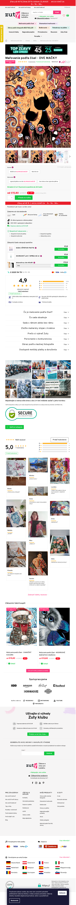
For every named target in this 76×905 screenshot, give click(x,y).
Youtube (59, 700)
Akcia (40, 816)
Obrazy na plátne (43, 808)
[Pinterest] (43, 783)
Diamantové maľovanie (45, 801)
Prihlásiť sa (48, 753)
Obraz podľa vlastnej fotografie (44, 797)
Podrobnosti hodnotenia (42, 62)
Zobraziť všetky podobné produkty (37, 670)
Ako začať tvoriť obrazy (24, 7)
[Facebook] (32, 783)
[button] (59, 439)
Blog (6, 820)
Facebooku (29, 700)
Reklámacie (25, 808)
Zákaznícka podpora (38, 776)
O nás (58, 796)
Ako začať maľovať (9, 7)
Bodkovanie (42, 804)
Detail (12, 663)
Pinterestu (39, 704)
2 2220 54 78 (15, 272)
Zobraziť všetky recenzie (36, 595)
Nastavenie (14, 900)
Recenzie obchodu (61, 799)
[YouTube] (39, 783)
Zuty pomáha (60, 806)
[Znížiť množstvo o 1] (13, 199)
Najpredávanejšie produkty (43, 812)
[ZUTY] (37, 765)
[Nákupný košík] (68, 15)
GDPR (23, 811)
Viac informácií (64, 841)
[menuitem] (26, 23)
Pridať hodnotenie (14, 293)
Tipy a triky (8, 806)
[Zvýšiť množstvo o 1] (13, 196)
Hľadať (56, 12)
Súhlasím (62, 893)
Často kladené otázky (10, 813)
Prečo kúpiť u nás (9, 816)
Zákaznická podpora (42, 18)
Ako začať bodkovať (38, 7)
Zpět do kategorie (15, 427)
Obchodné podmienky (27, 801)
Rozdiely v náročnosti (10, 810)
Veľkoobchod (59, 803)
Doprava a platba (26, 804)
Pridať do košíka (23, 197)
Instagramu (44, 700)
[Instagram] (35, 783)
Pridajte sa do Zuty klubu (36, 734)
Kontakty (24, 797)
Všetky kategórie (43, 820)
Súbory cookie (25, 815)
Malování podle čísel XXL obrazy (45, 824)
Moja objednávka (26, 818)
